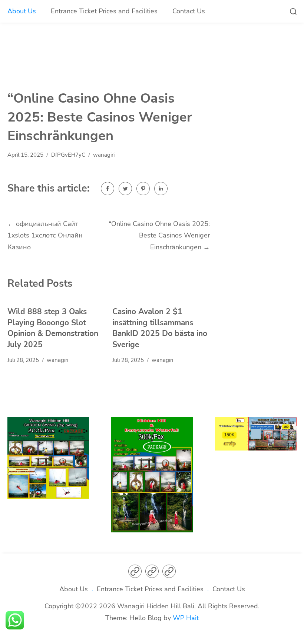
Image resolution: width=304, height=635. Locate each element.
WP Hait (186, 618)
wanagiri (104, 155)
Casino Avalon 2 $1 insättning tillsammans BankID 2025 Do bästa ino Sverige (159, 328)
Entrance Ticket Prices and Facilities (104, 11)
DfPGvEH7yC (68, 155)
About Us (21, 11)
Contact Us (188, 11)
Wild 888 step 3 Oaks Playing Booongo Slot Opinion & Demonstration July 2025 (52, 328)
